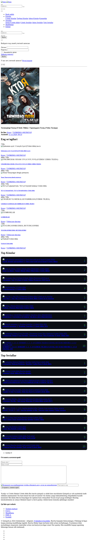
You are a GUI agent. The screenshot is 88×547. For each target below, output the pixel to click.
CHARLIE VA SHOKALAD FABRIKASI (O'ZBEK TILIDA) (17, 203)
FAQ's (8, 511)
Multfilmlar (10, 25)
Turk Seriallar (48, 23)
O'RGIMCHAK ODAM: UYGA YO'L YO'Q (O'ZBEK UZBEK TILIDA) (21, 164)
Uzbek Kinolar (11, 18)
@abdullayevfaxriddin (42, 521)
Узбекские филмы (14, 222)
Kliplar (8, 27)
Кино (9, 132)
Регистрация (27, 61)
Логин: (3, 47)
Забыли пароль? (7, 54)
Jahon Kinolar (34, 18)
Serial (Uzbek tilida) (13, 23)
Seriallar (8, 20)
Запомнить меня (10, 52)
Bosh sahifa (10, 14)
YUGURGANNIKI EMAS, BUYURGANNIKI (13, 230)
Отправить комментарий (10, 487)
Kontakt (8, 517)
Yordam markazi (11, 509)
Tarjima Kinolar (22, 18)
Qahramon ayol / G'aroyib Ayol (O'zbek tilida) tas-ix (15, 150)
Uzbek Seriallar (26, 23)
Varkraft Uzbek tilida (7, 243)
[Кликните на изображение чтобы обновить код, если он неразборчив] (29, 485)
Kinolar (8, 16)
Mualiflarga (10, 513)
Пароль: (4, 50)
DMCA (8, 515)
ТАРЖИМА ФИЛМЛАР (22, 132)
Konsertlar (43, 18)
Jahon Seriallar (37, 23)
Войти (4, 37)
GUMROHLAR (5, 217)
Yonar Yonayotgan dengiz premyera (11, 177)
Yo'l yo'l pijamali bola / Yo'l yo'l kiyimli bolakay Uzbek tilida (18, 190)
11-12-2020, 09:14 (15, 134)
